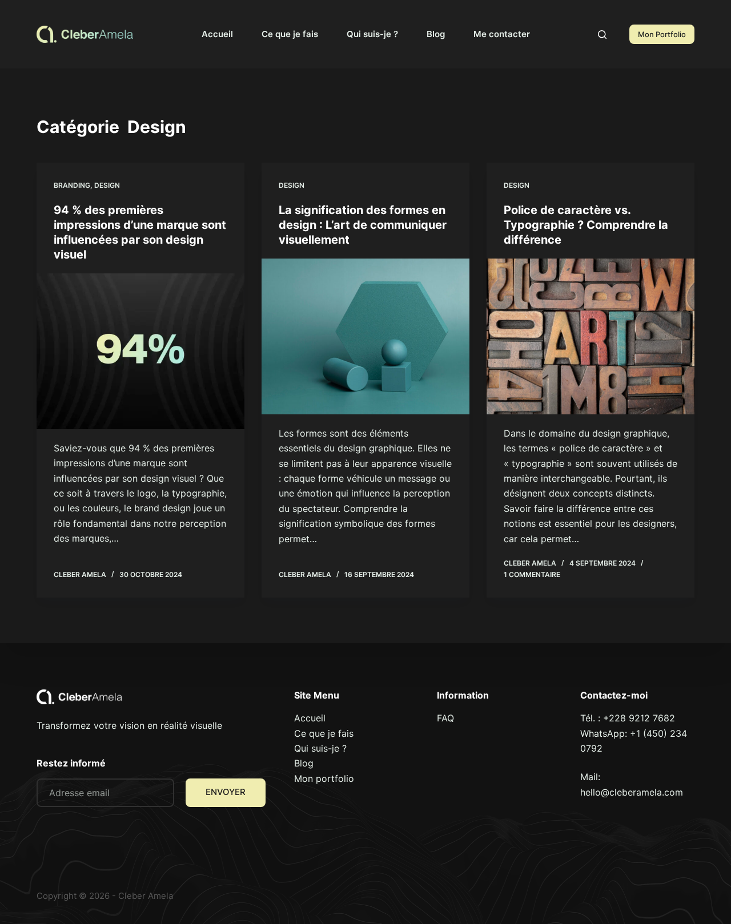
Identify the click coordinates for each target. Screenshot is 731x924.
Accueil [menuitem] (217, 34)
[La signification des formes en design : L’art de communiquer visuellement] (365, 336)
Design (107, 185)
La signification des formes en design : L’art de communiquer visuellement (363, 225)
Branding (72, 185)
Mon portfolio (324, 778)
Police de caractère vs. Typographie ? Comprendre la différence (586, 225)
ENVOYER (226, 791)
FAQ (445, 718)
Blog (304, 763)
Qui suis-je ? (320, 748)
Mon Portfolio (662, 34)
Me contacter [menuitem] (501, 34)
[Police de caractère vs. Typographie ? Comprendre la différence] (590, 336)
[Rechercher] (602, 34)
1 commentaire (532, 574)
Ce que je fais (324, 733)
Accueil (310, 718)
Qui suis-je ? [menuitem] (372, 34)
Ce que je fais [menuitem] (290, 34)
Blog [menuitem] (436, 34)
